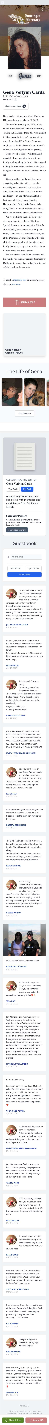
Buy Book (27, 489)
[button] (24, 940)
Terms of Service (32, 1413)
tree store (16, 283)
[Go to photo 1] (23, 954)
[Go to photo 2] (25, 954)
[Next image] (43, 939)
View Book (12, 489)
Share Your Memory (17, 530)
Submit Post (24, 574)
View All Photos (24, 413)
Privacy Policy (17, 1413)
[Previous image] (5, 939)
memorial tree (19, 279)
